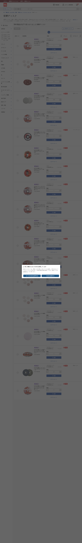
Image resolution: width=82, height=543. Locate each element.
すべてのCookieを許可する (32, 276)
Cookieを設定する (50, 276)
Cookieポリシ (25, 271)
